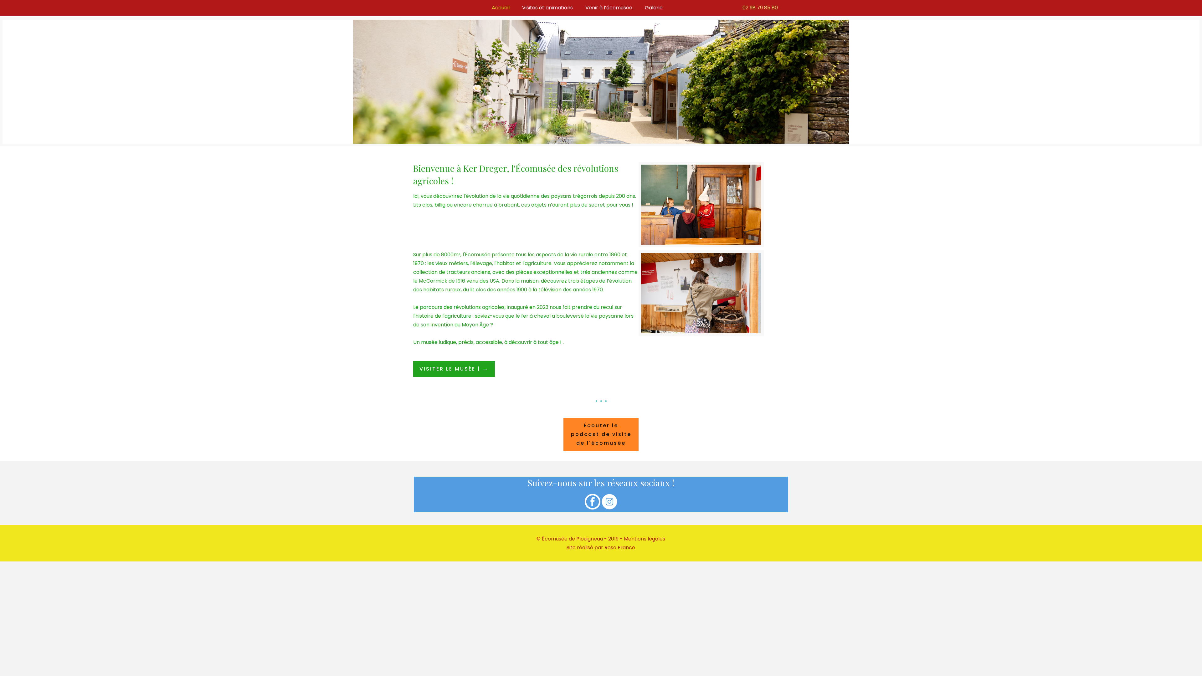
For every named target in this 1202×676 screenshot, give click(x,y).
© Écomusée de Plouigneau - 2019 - (580, 538)
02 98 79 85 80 (760, 7)
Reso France (619, 547)
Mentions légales (644, 538)
